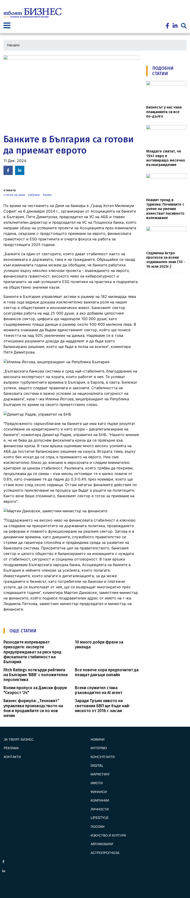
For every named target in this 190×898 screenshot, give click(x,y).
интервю (99, 747)
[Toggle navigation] (6, 26)
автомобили (102, 843)
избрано (34, 195)
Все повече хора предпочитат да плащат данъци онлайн (107, 672)
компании (100, 800)
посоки (97, 826)
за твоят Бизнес (19, 739)
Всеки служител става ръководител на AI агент (98, 690)
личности (100, 808)
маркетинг (100, 773)
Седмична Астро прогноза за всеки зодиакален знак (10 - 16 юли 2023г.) (165, 260)
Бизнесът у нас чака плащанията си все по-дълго (164, 111)
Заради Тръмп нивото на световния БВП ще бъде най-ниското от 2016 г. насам (102, 705)
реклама (11, 747)
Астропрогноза (105, 852)
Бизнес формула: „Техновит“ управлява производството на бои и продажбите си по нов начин (33, 708)
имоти (97, 782)
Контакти (12, 756)
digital (97, 765)
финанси (99, 791)
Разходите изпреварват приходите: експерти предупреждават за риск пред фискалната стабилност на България (32, 652)
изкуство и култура (108, 835)
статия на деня (14, 195)
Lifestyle (100, 817)
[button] (71, 93)
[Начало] (32, 13)
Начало (13, 45)
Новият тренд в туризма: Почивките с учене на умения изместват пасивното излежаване (165, 209)
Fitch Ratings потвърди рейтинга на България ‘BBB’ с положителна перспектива (35, 675)
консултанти (103, 756)
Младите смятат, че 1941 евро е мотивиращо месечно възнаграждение (165, 158)
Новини (97, 739)
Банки (47, 195)
